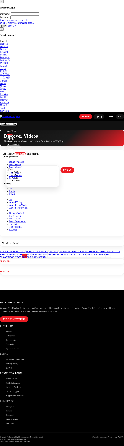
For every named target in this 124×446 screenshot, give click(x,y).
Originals (10, 344)
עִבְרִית (3, 68)
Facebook (10, 415)
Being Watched (16, 213)
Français (4, 43)
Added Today (15, 202)
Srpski (3, 108)
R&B (29, 257)
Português (5, 57)
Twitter (9, 411)
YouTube (10, 423)
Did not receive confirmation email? (17, 23)
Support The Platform (15, 395)
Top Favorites (15, 227)
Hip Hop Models (96, 254)
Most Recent (15, 216)
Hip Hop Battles (57, 254)
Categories (10, 336)
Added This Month (18, 207)
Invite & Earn (11, 379)
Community (11, 340)
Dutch (3, 49)
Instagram (13, 150)
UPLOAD (67, 170)
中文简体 (5, 74)
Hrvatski (4, 105)
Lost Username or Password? (14, 20)
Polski (3, 97)
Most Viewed (15, 218)
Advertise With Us (13, 387)
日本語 (3, 71)
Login (3, 26)
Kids (108, 254)
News (18, 257)
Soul (35, 257)
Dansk (3, 83)
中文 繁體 (5, 77)
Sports (43, 257)
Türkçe (3, 80)
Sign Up (12, 25)
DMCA (9, 368)
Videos (9, 331)
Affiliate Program (13, 383)
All (10, 188)
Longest (13, 229)
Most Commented (17, 221)
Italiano (3, 54)
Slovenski (4, 110)
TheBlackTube (12, 419)
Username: (5, 14)
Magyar (3, 100)
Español (4, 52)
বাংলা (2, 91)
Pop (24, 257)
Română (4, 94)
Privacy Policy (12, 363)
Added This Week (18, 205)
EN (119, 116)
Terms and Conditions (15, 359)
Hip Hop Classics (76, 254)
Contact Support (13, 391)
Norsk (3, 86)
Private (12, 194)
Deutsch (4, 46)
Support (86, 116)
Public (12, 191)
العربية (3, 65)
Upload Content (12, 348)
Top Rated (14, 224)
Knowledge (7, 257)
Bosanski (4, 102)
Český (3, 89)
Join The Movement (14, 319)
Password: (5, 17)
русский (4, 63)
